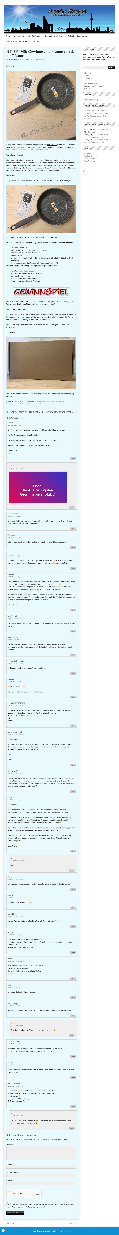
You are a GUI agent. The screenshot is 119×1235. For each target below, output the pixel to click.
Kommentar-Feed (90, 158)
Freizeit (86, 80)
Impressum (19, 36)
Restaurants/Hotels (91, 83)
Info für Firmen (34, 36)
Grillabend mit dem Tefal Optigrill (96, 113)
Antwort (73, 458)
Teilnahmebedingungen (78, 36)
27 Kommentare (39, 59)
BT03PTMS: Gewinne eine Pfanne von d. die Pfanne (40, 53)
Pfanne (43, 404)
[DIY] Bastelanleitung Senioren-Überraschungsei (96, 135)
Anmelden (87, 153)
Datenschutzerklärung (54, 36)
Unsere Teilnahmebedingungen (18, 309)
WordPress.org (89, 161)
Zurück (9, 1223)
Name (9, 1164)
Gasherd (18, 404)
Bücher (86, 75)
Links (36, 41)
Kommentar (11, 1144)
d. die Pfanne (50, 401)
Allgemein (87, 73)
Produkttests (88, 78)
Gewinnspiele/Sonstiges (22, 401)
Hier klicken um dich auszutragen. (78, 1231)
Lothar (10, 423)
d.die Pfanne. (52, 144)
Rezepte (87, 88)
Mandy (31, 59)
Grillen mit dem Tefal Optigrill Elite (96, 110)
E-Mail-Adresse (12, 1172)
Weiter (74, 1223)
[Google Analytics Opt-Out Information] (3, 1231)
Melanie (11, 574)
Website (9, 1180)
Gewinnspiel (26, 404)
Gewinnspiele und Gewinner (18, 41)
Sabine (86, 129)
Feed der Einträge (90, 156)
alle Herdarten (40, 401)
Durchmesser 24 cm (62, 401)
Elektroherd (10, 404)
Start (8, 36)
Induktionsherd (36, 404)
